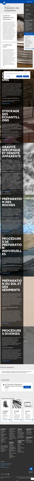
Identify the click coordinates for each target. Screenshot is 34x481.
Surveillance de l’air (12, 436)
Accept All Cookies (26, 76)
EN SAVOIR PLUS (5, 103)
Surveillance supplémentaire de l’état (12, 456)
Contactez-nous (3, 441)
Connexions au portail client (5, 464)
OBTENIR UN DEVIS (28, 33)
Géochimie (19, 446)
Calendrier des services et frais (28, 5)
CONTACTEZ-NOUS (29, 48)
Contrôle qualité (28, 431)
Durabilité (2, 432)
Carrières (2, 436)
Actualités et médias (4, 437)
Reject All (19, 76)
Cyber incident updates (5, 467)
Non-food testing (20, 435)
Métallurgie (19, 450)
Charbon (19, 449)
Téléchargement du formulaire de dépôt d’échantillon (28, 15)
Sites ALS (2, 466)
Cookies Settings (8, 76)
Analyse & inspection (21, 451)
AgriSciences (20, 431)
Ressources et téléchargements (6, 463)
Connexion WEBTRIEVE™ (27, 10)
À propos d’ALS (3, 431)
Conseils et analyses (21, 447)
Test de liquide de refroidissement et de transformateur (12, 448)
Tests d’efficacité (29, 432)
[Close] (29, 72)
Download (27, 387)
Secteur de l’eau (11, 435)
